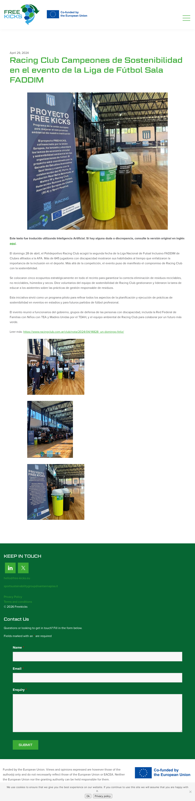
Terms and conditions (18, 602)
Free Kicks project (47, 14)
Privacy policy (103, 796)
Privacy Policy (13, 597)
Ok (88, 796)
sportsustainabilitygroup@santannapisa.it (31, 586)
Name (18, 647)
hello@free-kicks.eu (17, 578)
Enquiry (20, 689)
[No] (190, 792)
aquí (13, 243)
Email (18, 668)
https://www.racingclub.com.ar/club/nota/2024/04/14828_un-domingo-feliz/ (73, 332)
